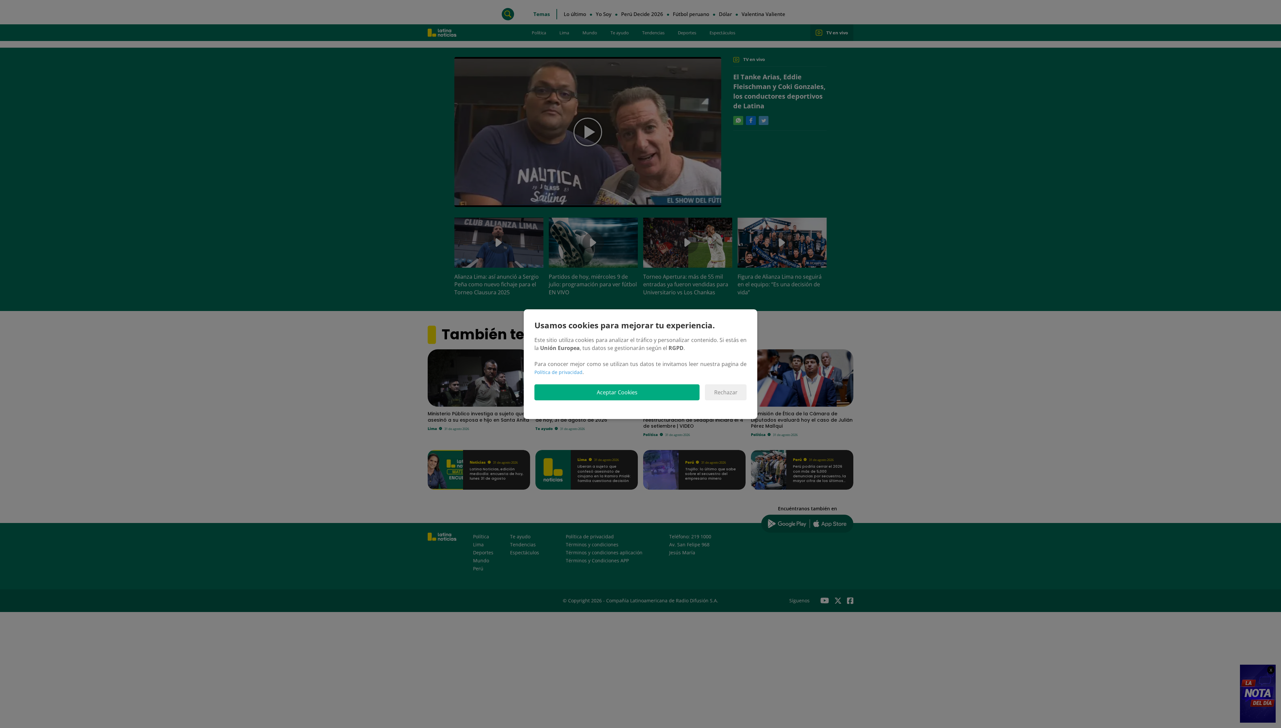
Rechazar (726, 392)
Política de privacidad (558, 372)
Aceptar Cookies (617, 392)
